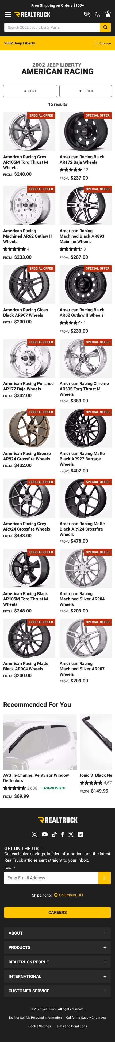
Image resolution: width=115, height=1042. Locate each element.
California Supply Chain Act (86, 1017)
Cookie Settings (39, 1026)
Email (9, 868)
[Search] (105, 27)
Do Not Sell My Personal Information (35, 1017)
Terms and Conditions (71, 1026)
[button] (57, 933)
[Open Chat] (87, 14)
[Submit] (104, 878)
